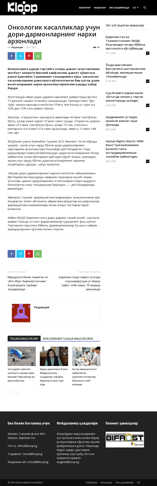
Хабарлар (85, 7)
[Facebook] (11, 56)
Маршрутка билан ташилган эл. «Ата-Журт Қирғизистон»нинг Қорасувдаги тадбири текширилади (28, 283)
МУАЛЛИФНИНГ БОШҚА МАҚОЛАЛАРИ (68, 338)
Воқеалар (100, 7)
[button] (144, 8)
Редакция (17, 47)
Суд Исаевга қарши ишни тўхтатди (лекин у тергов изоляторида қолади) (124, 96)
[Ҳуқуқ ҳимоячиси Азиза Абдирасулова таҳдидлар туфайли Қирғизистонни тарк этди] (54, 356)
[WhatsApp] (38, 56)
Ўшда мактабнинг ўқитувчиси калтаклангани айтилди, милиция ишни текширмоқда (126, 70)
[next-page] (16, 392)
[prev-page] (10, 392)
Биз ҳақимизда (119, 7)
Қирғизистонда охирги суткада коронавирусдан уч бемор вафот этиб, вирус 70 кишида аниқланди (79, 283)
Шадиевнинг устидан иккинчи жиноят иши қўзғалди (121, 121)
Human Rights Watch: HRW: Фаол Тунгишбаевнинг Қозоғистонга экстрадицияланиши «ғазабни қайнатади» (125, 148)
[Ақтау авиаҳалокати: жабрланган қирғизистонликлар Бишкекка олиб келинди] (86, 356)
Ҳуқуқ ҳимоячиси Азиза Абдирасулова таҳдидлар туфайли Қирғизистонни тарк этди (54, 377)
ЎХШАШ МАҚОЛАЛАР (24, 338)
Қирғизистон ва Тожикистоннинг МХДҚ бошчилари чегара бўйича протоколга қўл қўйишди (125, 42)
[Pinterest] (29, 56)
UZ (134, 7)
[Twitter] (20, 56)
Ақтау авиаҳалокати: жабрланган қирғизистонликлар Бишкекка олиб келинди (84, 377)
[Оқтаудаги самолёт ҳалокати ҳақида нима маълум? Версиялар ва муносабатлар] (22, 356)
